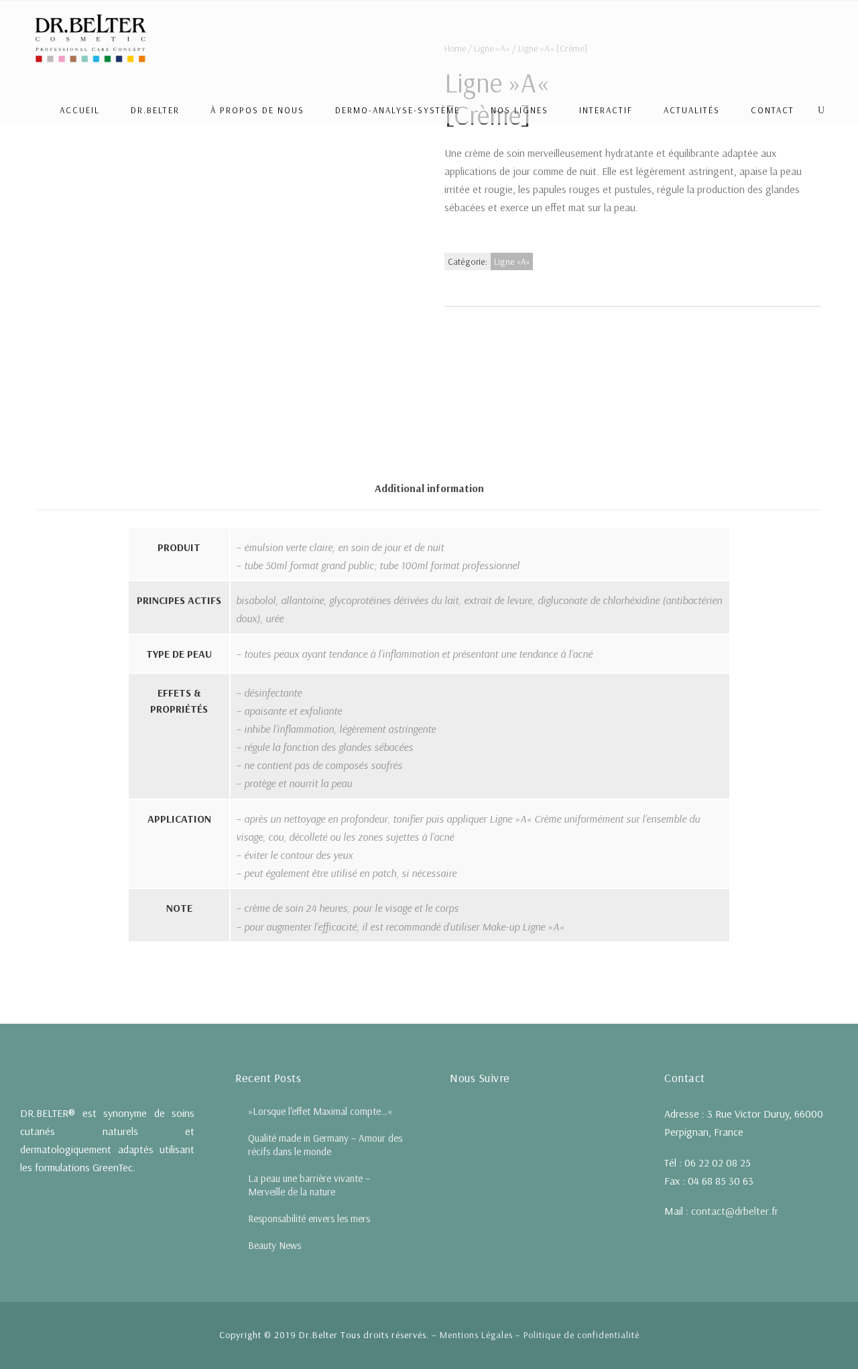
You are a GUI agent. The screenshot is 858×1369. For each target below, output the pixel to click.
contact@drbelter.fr (734, 1210)
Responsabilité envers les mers (309, 1218)
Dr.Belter (155, 110)
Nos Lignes (519, 110)
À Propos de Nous (257, 110)
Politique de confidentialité (581, 1335)
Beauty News (274, 1245)
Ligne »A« (512, 261)
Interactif (606, 110)
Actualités (692, 110)
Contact (772, 110)
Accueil (80, 110)
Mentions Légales (476, 1335)
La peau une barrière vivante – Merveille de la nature (309, 1185)
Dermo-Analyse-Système (397, 110)
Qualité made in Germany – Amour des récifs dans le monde (325, 1145)
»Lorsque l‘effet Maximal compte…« (320, 1111)
